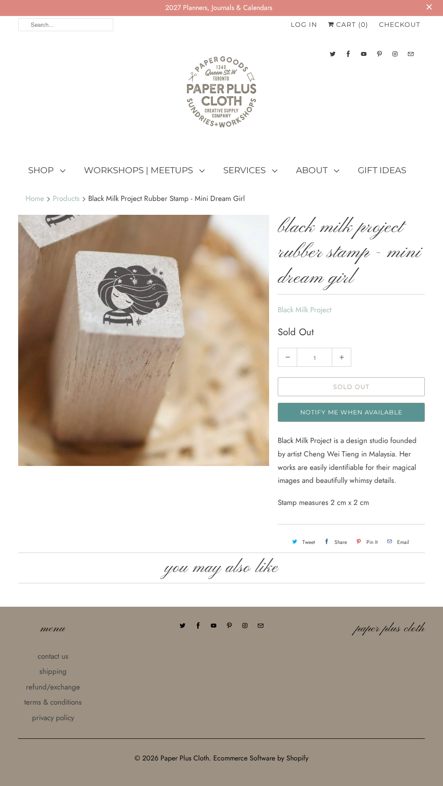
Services (245, 170)
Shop (42, 170)
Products (66, 198)
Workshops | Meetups (139, 170)
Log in (304, 24)
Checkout (400, 24)
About (313, 170)
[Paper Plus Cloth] (221, 95)
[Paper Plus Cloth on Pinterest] (379, 54)
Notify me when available (351, 412)
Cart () (351, 24)
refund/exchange (53, 687)
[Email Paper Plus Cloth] (410, 54)
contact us (53, 656)
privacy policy (53, 717)
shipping (53, 671)
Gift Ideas (382, 170)
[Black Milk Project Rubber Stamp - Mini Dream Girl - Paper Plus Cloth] (143, 340)
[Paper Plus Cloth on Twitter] (332, 54)
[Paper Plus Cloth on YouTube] (363, 54)
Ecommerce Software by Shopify (260, 758)
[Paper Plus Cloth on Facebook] (348, 54)
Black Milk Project (304, 309)
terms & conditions (53, 702)
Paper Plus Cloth (185, 758)
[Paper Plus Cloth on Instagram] (395, 54)
